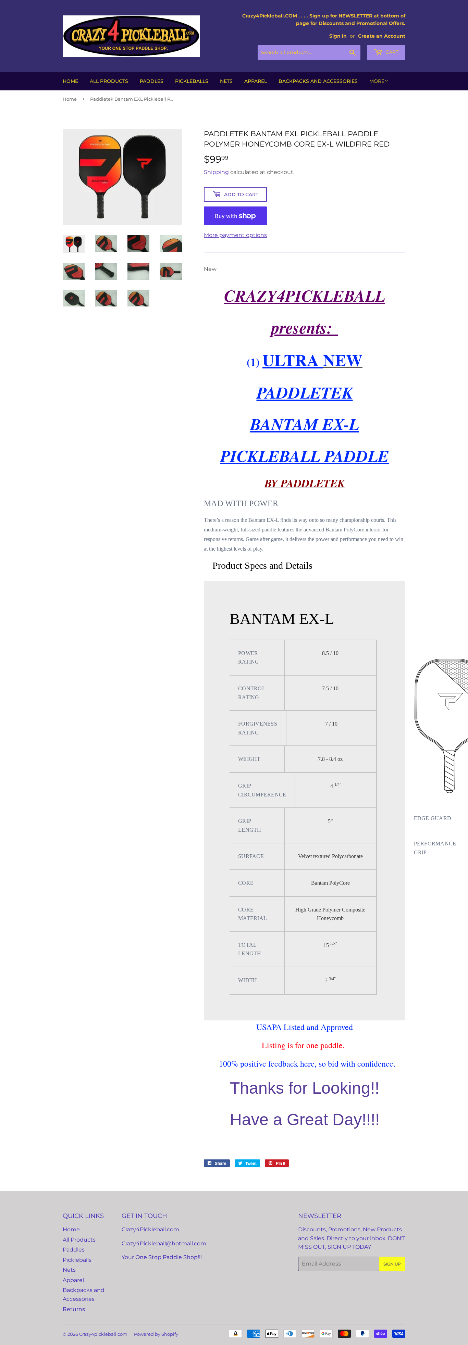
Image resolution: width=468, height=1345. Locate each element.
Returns (74, 1309)
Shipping (216, 172)
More (376, 81)
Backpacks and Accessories (318, 81)
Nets (226, 81)
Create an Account (381, 36)
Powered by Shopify (156, 1334)
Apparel (255, 81)
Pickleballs (191, 81)
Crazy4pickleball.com (103, 1334)
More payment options (235, 235)
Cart (391, 52)
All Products (109, 81)
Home (70, 81)
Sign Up (392, 1264)
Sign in (338, 36)
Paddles (151, 81)
